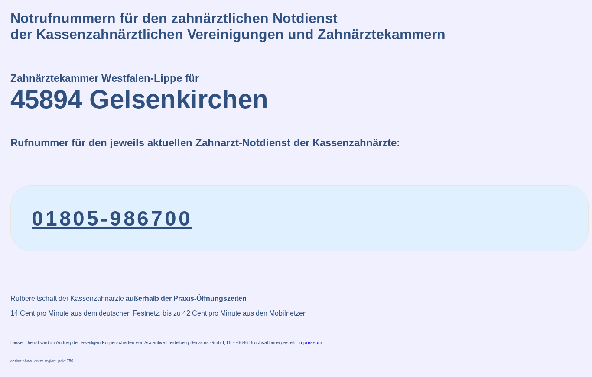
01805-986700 (112, 218)
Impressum (310, 342)
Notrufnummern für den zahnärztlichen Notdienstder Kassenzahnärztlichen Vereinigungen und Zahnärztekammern (228, 26)
